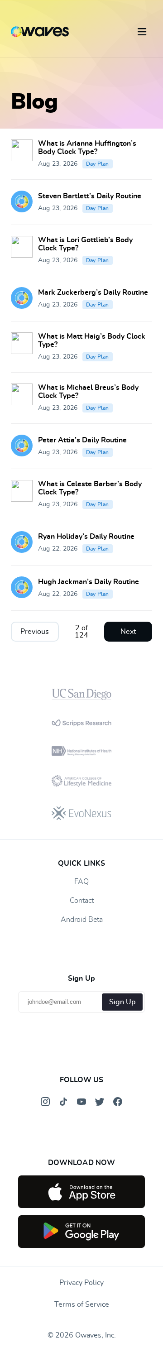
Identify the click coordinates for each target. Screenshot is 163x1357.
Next (128, 631)
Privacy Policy (81, 1282)
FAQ (81, 881)
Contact (82, 900)
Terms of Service (81, 1304)
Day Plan (97, 164)
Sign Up (122, 1002)
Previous (34, 631)
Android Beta (82, 919)
